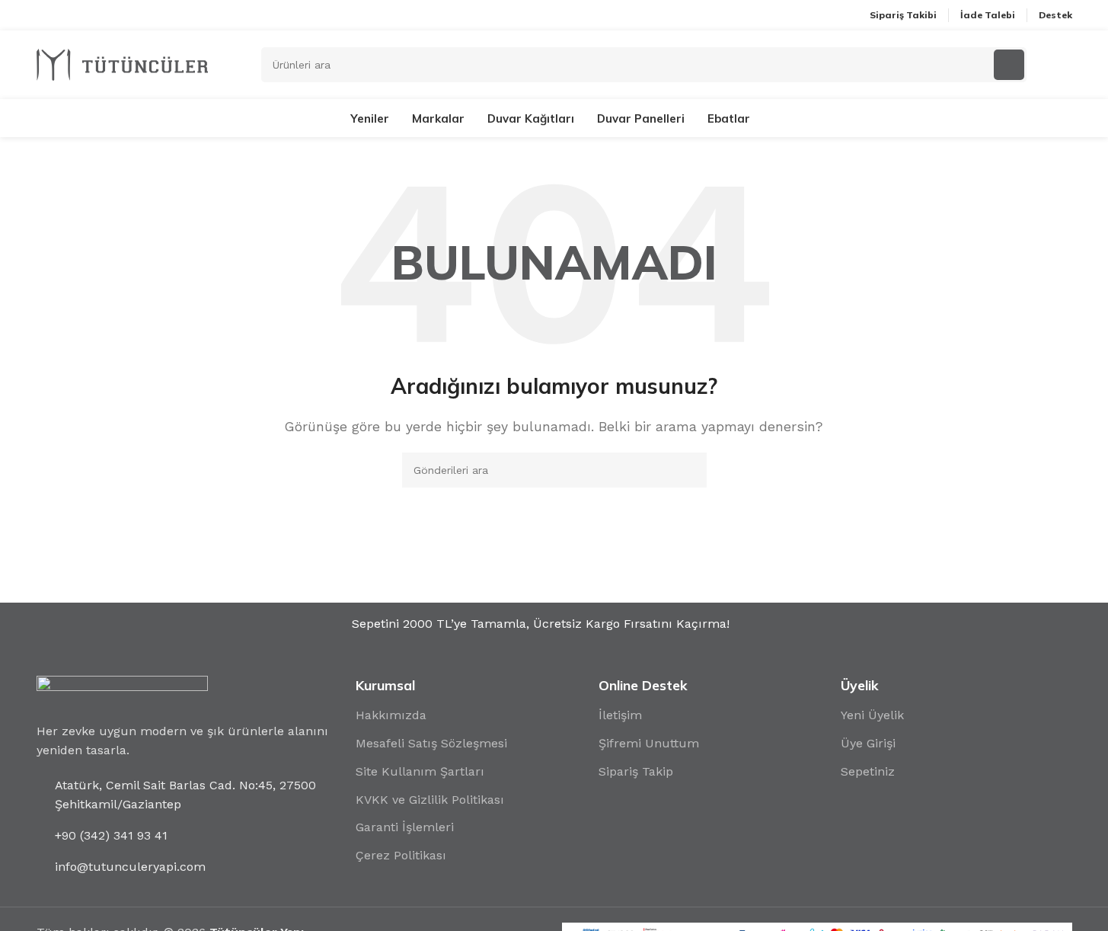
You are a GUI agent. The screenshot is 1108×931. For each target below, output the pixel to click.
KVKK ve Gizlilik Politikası (430, 799)
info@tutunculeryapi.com (130, 866)
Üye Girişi (868, 743)
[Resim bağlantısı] (122, 690)
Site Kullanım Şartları (420, 771)
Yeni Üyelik (872, 715)
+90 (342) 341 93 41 (111, 835)
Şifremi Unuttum (649, 743)
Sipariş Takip (636, 771)
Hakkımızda (391, 715)
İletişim (620, 715)
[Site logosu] (122, 63)
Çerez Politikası (401, 855)
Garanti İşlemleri (405, 827)
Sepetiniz (868, 771)
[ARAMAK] (689, 470)
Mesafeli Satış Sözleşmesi (431, 743)
